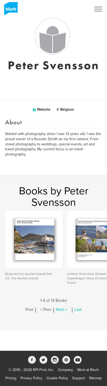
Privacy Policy (31, 378)
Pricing (10, 378)
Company (65, 370)
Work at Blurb (88, 370)
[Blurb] (9, 10)
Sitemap (95, 378)
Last (78, 309)
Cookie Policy (57, 378)
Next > (61, 309)
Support (78, 378)
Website (43, 109)
